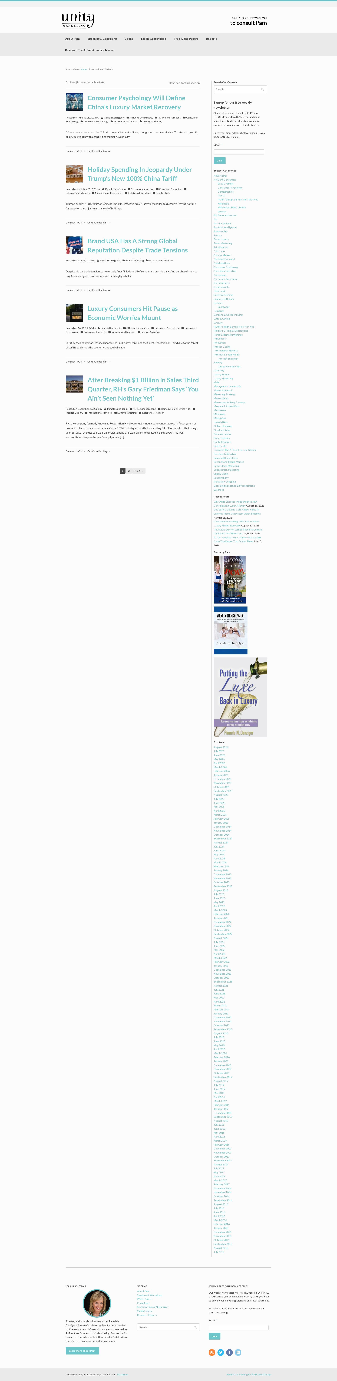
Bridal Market (221, 247)
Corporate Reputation (226, 279)
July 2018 (219, 1124)
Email (263, 17)
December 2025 (222, 778)
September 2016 (223, 1200)
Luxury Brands (221, 374)
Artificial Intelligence (225, 227)
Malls (216, 382)
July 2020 (219, 1037)
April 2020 (219, 1049)
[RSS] (213, 1352)
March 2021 (220, 1005)
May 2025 (219, 806)
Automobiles (221, 231)
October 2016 (221, 1196)
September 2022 (223, 933)
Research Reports (147, 1314)
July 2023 (219, 894)
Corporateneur (222, 282)
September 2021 (223, 981)
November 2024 (222, 830)
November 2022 (222, 925)
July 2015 (219, 1251)
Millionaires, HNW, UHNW (232, 207)
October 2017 (221, 1156)
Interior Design (222, 346)
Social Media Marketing (226, 465)
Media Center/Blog (153, 38)
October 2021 (221, 977)
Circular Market (222, 255)
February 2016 (222, 1223)
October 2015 (221, 1239)
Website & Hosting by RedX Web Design (249, 1374)
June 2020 (219, 1041)
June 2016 (219, 1212)
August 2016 (221, 1204)
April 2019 (219, 1096)
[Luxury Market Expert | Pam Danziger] (77, 20)
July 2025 (219, 798)
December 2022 (222, 922)
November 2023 (222, 878)
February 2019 (222, 1104)
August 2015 (221, 1247)
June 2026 (219, 755)
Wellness (219, 489)
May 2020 (219, 1045)
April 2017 (219, 1176)
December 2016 (222, 1188)
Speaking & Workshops (150, 1295)
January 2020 (221, 1061)
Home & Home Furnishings (175, 408)
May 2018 (219, 1132)
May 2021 (219, 997)
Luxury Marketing (152, 121)
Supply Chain (163, 193)
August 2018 (221, 1120)
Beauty (218, 235)
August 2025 (221, 794)
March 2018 (220, 1140)
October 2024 (221, 834)
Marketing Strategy (224, 394)
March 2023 (220, 910)
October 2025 (221, 786)
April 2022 (219, 953)
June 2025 (219, 802)
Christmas (219, 251)
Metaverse (220, 410)
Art (215, 219)
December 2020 (222, 1017)
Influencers (220, 338)
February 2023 (222, 913)
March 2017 (220, 1180)
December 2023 (222, 874)
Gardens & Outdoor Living (228, 314)
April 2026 (219, 763)
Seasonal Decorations (226, 457)
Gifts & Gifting (222, 318)
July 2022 (219, 941)
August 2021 (221, 985)
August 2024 (221, 842)
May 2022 (219, 949)
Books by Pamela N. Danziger (152, 1306)
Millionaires (220, 418)
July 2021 (219, 989)
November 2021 (222, 973)
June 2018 (219, 1128)
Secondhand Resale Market (229, 461)
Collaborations (222, 263)
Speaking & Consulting (102, 38)
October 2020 (221, 1025)
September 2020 (223, 1029)
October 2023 (221, 882)
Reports (211, 38)
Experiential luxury (224, 298)
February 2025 (222, 818)
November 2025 (222, 782)
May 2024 (219, 854)
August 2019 (221, 1080)
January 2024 (221, 870)
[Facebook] (230, 1352)
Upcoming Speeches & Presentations (234, 485)
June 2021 (219, 993)
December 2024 (222, 826)
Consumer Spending (170, 188)
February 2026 (222, 770)
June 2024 (219, 850)
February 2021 (222, 1009)
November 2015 (222, 1235)
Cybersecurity (221, 286)
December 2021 (222, 969)
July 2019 (219, 1084)
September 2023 (223, 886)
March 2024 (220, 862)
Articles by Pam (222, 223)
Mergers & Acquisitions (227, 406)
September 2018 (223, 1116)
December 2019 (222, 1065)
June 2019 (219, 1088)
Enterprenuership (223, 294)
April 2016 (219, 1216)
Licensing (219, 370)
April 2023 (219, 906)
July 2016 (219, 1208)
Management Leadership (108, 193)
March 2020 (220, 1053)
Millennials (223, 203)
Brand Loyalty (221, 239)
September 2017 (223, 1160)
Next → (138, 470)
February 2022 (222, 961)
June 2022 (219, 945)
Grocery (218, 322)
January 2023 (221, 918)
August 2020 (221, 1033)
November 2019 (222, 1068)
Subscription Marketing (226, 469)
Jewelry (218, 362)
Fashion (218, 302)
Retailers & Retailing (139, 193)
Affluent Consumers (141, 117)
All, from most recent (169, 117)
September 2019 (223, 1077)
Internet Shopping (228, 358)
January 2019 (221, 1108)
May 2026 (219, 759)
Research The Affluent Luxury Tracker (90, 50)
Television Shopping (225, 481)
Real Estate (220, 445)
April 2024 (219, 858)
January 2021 (221, 1013)
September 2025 (223, 790)
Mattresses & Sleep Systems (230, 402)
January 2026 (221, 774)
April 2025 (219, 810)
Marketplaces (221, 398)
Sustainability (221, 477)
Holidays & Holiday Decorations (231, 330)
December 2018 (222, 1112)
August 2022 (221, 937)
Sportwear (223, 306)
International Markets (126, 121)
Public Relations (222, 441)
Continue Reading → (98, 150)
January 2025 (221, 822)
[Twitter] (221, 1352)
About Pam (72, 38)
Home (84, 69)
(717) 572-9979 (247, 17)
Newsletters (221, 422)
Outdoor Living (222, 430)
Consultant (143, 1302)
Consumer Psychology (96, 121)
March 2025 (220, 814)
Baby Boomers (226, 183)
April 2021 (219, 1001)
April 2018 (219, 1136)
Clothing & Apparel (224, 259)
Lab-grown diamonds (229, 366)
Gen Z (221, 195)
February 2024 (222, 866)
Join (219, 160)
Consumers (220, 274)
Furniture (219, 310)
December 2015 (222, 1232)
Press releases (222, 437)
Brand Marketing (134, 260)
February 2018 (222, 1144)
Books (129, 38)
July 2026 (219, 751)
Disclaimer (122, 1374)
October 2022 (221, 929)
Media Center (144, 1310)
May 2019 (219, 1092)
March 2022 (220, 957)
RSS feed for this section (184, 82)
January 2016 (221, 1228)
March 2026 (220, 767)
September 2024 (223, 838)
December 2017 (222, 1148)
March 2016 (220, 1220)
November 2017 (222, 1152)
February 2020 (222, 1057)
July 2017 (219, 1168)
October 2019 (221, 1073)
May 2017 (219, 1172)
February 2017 (222, 1184)
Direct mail (219, 290)
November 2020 (222, 1021)
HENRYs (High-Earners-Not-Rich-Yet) (238, 199)
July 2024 (219, 846)
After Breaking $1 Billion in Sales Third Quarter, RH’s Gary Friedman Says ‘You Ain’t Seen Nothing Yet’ (143, 389)
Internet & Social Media (227, 354)
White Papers (144, 1298)
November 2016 (222, 1192)
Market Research (223, 390)
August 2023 (221, 890)
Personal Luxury (222, 434)
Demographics (226, 191)
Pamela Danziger (113, 117)
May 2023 (219, 902)
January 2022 (221, 965)
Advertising (220, 175)
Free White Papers (186, 38)
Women (222, 211)
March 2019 (220, 1100)
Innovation (220, 342)
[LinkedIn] (239, 1352)
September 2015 (223, 1243)
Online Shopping (223, 425)
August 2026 (221, 747)
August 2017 (221, 1164)
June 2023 (219, 898)
